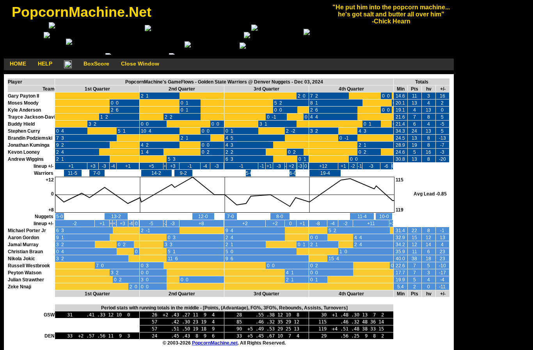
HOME (18, 63)
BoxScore (96, 63)
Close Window (140, 63)
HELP (45, 63)
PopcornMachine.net (215, 343)
